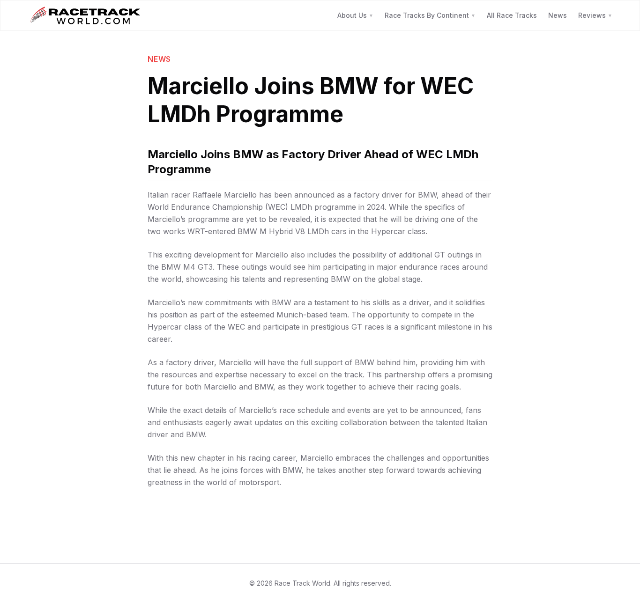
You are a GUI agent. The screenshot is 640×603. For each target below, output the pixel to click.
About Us (355, 15)
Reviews (595, 15)
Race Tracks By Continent (430, 15)
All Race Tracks (512, 15)
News (557, 15)
